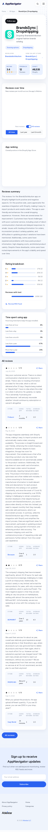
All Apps (12, 11)
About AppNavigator (10, 802)
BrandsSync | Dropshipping (31, 57)
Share (40, 368)
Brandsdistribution (13, 56)
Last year (23, 132)
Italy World (12, 722)
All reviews (36, 126)
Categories (29, 806)
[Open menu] (43, 3)
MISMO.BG (12, 682)
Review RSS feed (15, 304)
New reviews (20, 126)
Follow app (11, 21)
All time (12, 132)
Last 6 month (36, 132)
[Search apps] (37, 3)
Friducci (11, 417)
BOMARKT (12, 620)
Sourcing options (13, 47)
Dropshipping (28, 47)
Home (4, 11)
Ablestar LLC (27, 820)
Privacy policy (7, 806)
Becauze (11, 555)
